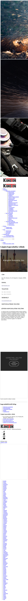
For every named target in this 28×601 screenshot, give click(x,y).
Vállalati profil (9, 227)
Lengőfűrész (10, 209)
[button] (14, 363)
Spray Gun (10, 212)
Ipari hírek (8, 233)
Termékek (5, 189)
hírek (4, 229)
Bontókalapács (11, 199)
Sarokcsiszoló (11, 192)
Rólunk (4, 226)
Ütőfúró (10, 206)
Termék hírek (8, 230)
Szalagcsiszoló (11, 193)
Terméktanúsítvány (10, 235)
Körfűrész (10, 195)
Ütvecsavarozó (11, 207)
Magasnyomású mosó (12, 217)
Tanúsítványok (6, 234)
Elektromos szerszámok (10, 191)
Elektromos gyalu (12, 203)
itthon (4, 188)
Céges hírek (8, 232)
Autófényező (11, 194)
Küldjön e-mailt (4, 442)
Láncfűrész (10, 216)
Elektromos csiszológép (13, 205)
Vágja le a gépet (11, 198)
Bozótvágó (10, 215)
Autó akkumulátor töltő (13, 222)
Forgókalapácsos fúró (12, 210)
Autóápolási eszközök (10, 221)
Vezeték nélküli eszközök (13, 196)
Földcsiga (10, 201)
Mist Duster (10, 220)
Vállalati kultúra (9, 228)
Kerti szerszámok (9, 213)
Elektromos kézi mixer (13, 202)
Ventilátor (10, 214)
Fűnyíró (10, 219)
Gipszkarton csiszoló (12, 200)
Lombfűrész (10, 208)
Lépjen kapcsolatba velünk (8, 236)
